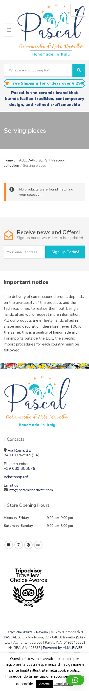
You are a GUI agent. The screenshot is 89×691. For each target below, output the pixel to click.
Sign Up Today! (65, 252)
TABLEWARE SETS (32, 160)
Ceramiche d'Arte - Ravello (26, 632)
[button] (75, 680)
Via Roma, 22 (19, 450)
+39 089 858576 (19, 468)
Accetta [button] (44, 684)
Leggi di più (63, 683)
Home (8, 160)
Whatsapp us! (16, 477)
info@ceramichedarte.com (31, 490)
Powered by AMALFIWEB (63, 647)
